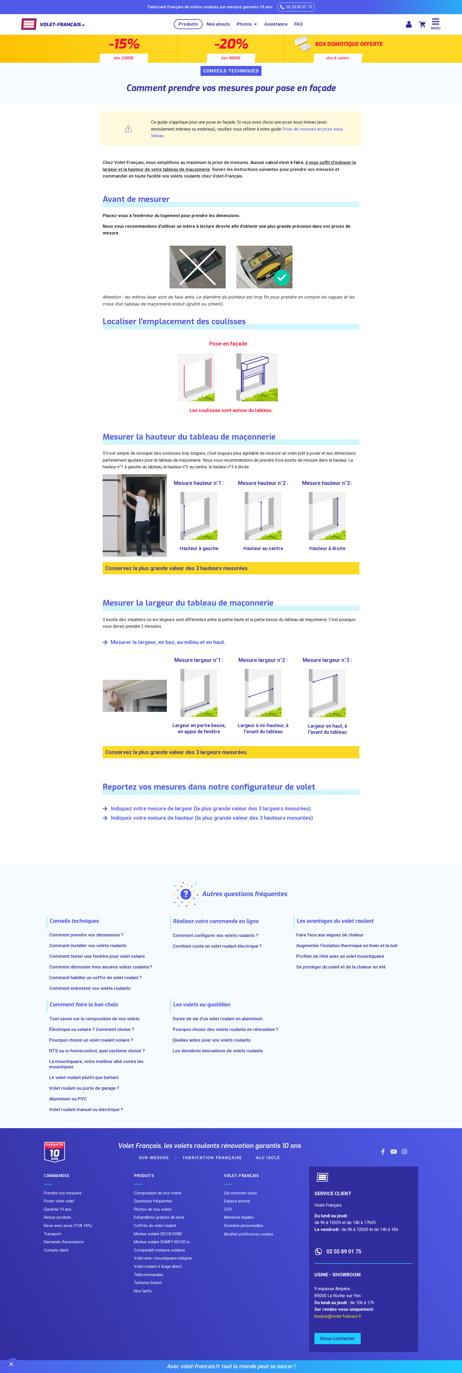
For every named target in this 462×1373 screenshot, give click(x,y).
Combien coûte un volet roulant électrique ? (217, 946)
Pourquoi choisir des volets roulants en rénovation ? (225, 1029)
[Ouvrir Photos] (255, 24)
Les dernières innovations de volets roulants (218, 1050)
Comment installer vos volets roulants (87, 945)
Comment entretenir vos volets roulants (89, 988)
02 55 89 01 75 (343, 1251)
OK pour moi (99, 1346)
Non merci (24, 1346)
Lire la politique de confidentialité (35, 1329)
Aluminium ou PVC (68, 1098)
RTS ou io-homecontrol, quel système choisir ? (97, 1050)
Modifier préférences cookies (248, 1234)
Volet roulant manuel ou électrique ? (86, 1109)
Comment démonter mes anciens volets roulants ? (100, 967)
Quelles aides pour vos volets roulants (212, 1040)
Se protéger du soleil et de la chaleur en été (341, 967)
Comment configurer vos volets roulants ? (215, 935)
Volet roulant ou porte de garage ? (84, 1088)
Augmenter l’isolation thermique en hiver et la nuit (347, 945)
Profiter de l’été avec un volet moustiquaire (340, 956)
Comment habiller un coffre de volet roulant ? (95, 977)
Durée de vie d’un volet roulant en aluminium (218, 1018)
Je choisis (61, 1346)
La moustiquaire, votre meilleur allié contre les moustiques (96, 1064)
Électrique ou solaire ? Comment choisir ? (91, 1029)
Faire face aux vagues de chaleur (329, 934)
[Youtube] (393, 1152)
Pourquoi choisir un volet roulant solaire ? (91, 1040)
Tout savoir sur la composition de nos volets (94, 1018)
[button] (11, 1364)
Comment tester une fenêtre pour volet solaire (97, 956)
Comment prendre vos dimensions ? (86, 934)
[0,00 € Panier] (422, 24)
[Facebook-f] (383, 1152)
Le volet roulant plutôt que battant (83, 1077)
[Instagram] (404, 1152)
